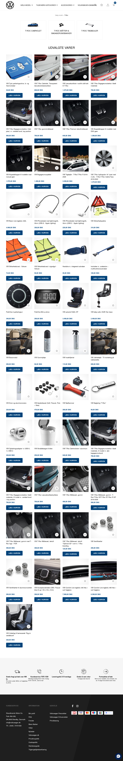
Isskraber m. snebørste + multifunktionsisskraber (99, 267)
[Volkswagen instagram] (77, 706)
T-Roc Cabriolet (33, 30)
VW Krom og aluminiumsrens (16, 403)
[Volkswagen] (10, 5)
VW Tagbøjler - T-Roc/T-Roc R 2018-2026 (75, 175)
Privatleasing (54, 720)
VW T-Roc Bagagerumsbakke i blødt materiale (103, 84)
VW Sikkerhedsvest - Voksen (16, 266)
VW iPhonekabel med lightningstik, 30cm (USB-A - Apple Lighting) (46, 222)
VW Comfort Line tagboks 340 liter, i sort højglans (75, 588)
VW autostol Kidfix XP (70, 312)
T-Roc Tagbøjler (89, 30)
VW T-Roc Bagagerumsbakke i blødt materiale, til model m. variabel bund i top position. (18, 497)
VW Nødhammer (68, 403)
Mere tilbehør (33, 724)
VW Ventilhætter (96, 541)
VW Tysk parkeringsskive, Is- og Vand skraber (17, 84)
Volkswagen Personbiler (58, 713)
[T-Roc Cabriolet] (33, 25)
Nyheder (31, 731)
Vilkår (31, 728)
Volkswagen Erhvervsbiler (59, 717)
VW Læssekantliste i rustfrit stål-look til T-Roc (75, 84)
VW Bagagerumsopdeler (42, 174)
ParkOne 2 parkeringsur (14, 312)
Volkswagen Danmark (87, 5)
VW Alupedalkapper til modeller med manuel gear (18, 175)
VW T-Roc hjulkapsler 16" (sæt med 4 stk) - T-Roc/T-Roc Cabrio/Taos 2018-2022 (103, 176)
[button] (118, 756)
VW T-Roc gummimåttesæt (43, 129)
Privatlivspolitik (34, 739)
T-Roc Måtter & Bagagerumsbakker (61, 31)
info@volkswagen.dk (13, 722)
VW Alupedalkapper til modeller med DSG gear (103, 130)
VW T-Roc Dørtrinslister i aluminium (75, 448)
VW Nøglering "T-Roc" (98, 403)
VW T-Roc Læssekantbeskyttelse (46, 495)
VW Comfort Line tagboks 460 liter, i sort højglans (103, 588)
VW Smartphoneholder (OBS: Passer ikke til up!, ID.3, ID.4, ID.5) (47, 588)
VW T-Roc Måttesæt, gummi (73, 495)
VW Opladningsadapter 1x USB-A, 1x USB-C (18, 449)
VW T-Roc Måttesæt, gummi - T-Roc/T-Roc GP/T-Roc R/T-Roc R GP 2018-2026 (103, 497)
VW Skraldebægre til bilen (43, 448)
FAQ (30, 717)
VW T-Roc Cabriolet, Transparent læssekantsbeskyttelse (45, 84)
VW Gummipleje (40, 357)
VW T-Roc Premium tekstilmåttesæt (75, 129)
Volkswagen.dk (34, 735)
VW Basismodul (11, 357)
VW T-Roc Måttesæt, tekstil (44, 541)
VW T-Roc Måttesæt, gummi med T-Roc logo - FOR (18, 542)
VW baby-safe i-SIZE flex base (101, 312)
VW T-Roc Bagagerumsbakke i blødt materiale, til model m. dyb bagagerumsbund (103, 450)
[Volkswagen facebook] (72, 706)
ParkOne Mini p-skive (41, 312)
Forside (31, 720)
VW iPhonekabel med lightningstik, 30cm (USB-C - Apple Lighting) (75, 222)
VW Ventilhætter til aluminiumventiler (19, 587)
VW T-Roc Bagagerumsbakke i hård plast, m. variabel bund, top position (18, 130)
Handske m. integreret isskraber (74, 266)
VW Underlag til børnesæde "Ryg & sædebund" (18, 634)
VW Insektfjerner (68, 357)
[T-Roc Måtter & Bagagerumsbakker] (61, 25)
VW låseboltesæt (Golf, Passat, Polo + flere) (47, 404)
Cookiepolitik (33, 742)
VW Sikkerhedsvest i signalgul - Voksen (45, 267)
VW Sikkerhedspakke (98, 221)
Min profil (32, 713)
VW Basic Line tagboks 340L (16, 221)
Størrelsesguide (34, 746)
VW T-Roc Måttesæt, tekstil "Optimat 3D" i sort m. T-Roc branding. (73, 543)
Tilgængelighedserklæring (37, 749)
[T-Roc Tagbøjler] (89, 25)
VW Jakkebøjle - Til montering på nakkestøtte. (102, 358)
